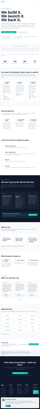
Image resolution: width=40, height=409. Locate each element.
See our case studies (23, 32)
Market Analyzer (20, 392)
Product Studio (11, 389)
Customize (23, 405)
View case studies (4, 334)
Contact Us (27, 392)
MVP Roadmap (19, 390)
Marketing (11, 392)
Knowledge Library (27, 390)
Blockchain (11, 388)
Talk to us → (36, 352)
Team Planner (19, 393)
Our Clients (27, 386)
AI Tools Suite (19, 386)
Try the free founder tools (23, 344)
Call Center (11, 393)
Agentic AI (11, 386)
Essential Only (14, 405)
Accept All (8, 405)
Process (26, 388)
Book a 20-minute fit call (8, 32)
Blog (26, 393)
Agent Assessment (19, 389)
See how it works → (32, 214)
